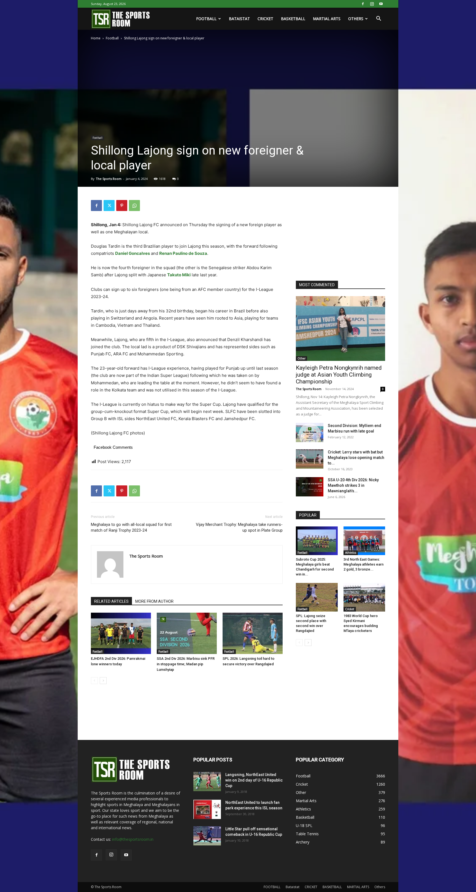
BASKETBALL (293, 18)
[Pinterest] (121, 205)
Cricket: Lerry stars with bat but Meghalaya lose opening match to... (356, 457)
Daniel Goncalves (132, 253)
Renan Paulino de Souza (183, 253)
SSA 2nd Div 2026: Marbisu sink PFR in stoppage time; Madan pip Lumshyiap (186, 664)
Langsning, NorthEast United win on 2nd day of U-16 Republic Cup (254, 780)
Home (96, 38)
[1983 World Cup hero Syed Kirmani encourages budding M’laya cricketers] (364, 597)
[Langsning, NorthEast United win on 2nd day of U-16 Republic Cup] (207, 781)
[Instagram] (372, 4)
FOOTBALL (206, 18)
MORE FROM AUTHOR (154, 601)
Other (301, 358)
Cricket (349, 609)
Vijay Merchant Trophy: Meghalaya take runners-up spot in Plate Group (239, 527)
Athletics (350, 553)
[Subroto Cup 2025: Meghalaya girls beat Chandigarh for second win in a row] (317, 540)
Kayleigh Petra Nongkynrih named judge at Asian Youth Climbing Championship (339, 374)
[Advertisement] (337, 234)
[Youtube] (381, 4)
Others (355, 18)
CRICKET (265, 18)
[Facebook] (363, 4)
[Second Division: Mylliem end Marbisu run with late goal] (309, 432)
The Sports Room (108, 179)
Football (112, 38)
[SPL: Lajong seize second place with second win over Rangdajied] (317, 597)
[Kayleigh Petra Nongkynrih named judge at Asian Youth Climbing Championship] (340, 328)
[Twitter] (109, 205)
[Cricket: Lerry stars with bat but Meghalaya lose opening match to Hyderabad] (309, 459)
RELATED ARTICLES (111, 601)
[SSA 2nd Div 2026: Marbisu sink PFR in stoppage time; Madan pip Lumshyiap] (187, 633)
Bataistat (239, 18)
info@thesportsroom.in (132, 839)
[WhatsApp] (134, 205)
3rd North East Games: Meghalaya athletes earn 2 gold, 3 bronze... (363, 564)
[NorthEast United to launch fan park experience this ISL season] (207, 809)
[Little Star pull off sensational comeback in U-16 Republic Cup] (207, 835)
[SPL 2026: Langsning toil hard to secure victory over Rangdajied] (253, 633)
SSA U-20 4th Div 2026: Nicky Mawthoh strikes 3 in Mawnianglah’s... (353, 485)
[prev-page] (94, 680)
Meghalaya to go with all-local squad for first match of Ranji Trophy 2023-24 (131, 527)
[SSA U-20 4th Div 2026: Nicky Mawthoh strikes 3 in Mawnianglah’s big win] (309, 486)
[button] (378, 19)
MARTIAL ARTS (326, 18)
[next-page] (103, 680)
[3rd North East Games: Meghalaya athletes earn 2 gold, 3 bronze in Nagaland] (364, 540)
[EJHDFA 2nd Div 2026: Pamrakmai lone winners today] (121, 633)
